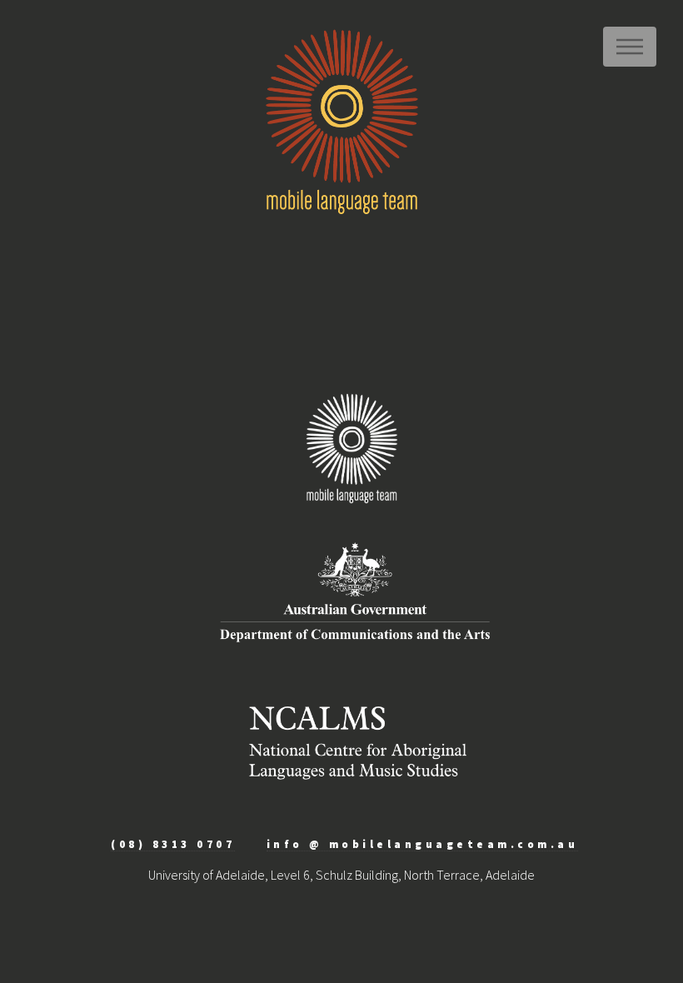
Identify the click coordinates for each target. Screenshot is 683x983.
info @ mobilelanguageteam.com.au (422, 844)
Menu (629, 47)
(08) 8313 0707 (173, 844)
